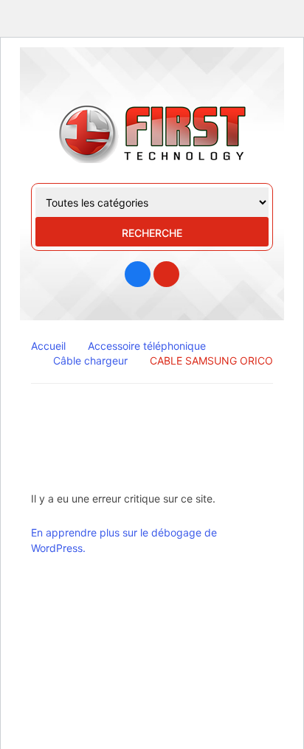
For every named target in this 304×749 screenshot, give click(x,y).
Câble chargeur (90, 360)
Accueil (48, 345)
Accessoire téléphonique (147, 345)
